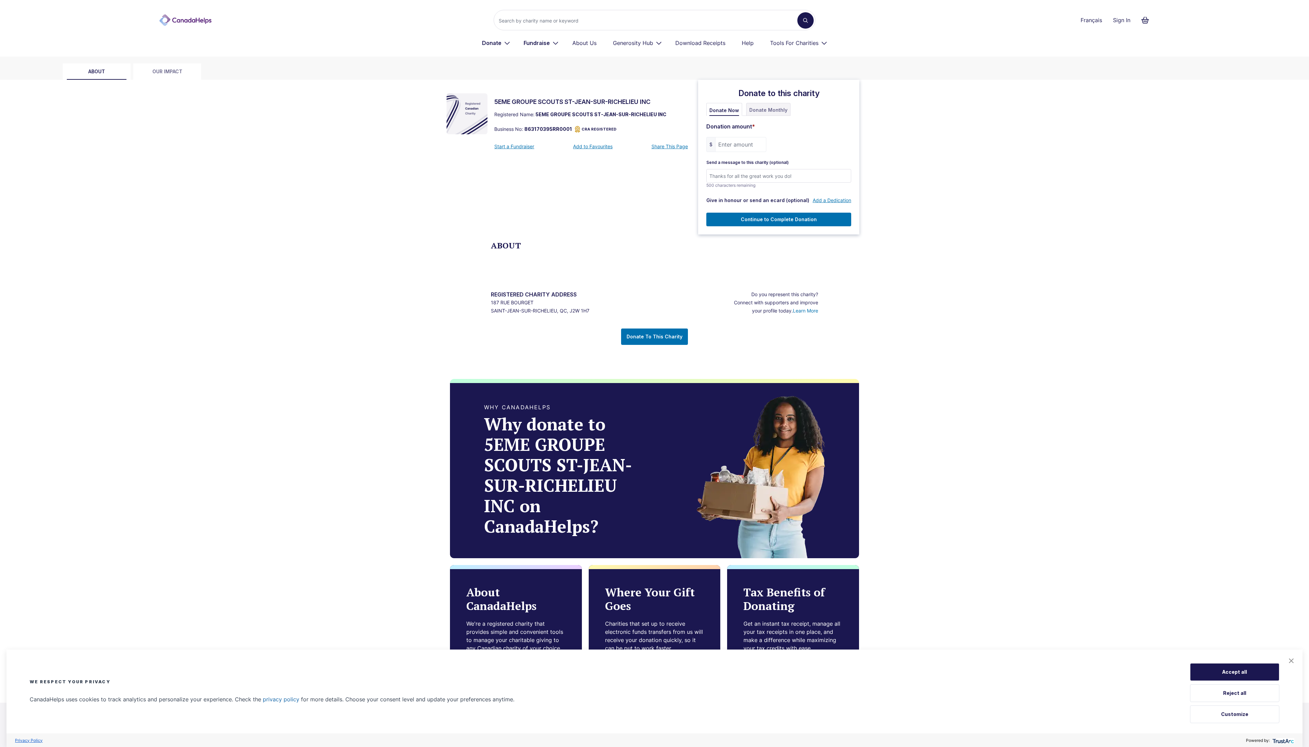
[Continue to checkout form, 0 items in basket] (1147, 20)
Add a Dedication (832, 200)
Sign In (1121, 20)
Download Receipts (700, 43)
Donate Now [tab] (724, 110)
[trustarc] (1282, 740)
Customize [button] (1234, 714)
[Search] (805, 20)
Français (1091, 20)
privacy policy (281, 699)
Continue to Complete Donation (779, 219)
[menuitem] (496, 42)
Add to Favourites (593, 146)
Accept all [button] (1234, 672)
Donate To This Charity (654, 336)
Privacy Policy (29, 740)
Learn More (805, 311)
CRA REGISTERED (599, 129)
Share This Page (669, 146)
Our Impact (167, 71)
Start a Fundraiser (514, 146)
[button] (1291, 661)
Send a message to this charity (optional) (747, 162)
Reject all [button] (1234, 693)
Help (748, 43)
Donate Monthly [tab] (768, 110)
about (96, 71)
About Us (584, 43)
